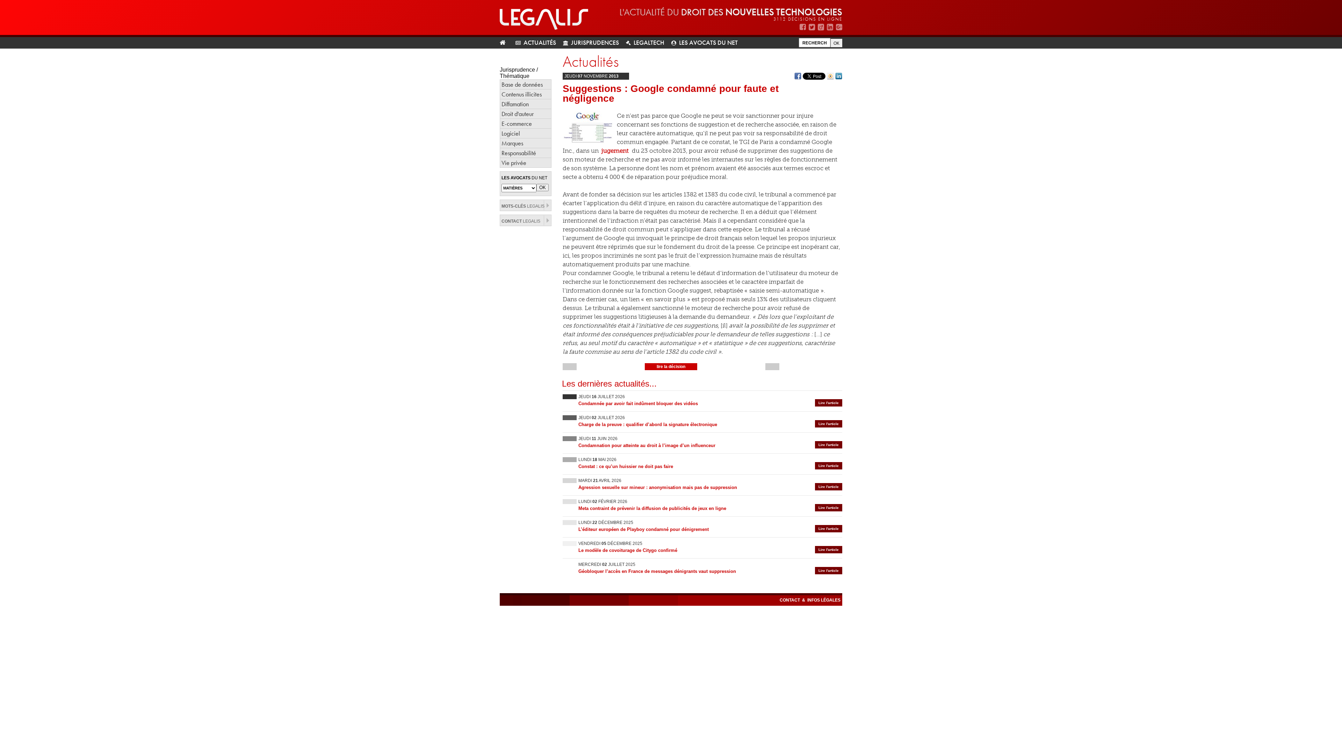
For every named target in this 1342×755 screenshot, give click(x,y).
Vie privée (514, 163)
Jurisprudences (595, 42)
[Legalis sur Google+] (839, 27)
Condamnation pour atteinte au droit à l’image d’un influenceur (646, 445)
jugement (615, 150)
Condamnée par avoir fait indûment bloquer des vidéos (638, 403)
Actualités (540, 42)
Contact (790, 600)
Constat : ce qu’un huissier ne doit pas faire (625, 466)
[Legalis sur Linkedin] (830, 27)
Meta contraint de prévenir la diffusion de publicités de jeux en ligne (652, 508)
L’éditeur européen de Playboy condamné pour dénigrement (643, 529)
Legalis (523, 206)
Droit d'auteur (518, 114)
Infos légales (823, 600)
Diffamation (515, 104)
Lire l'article (828, 403)
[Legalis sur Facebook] (803, 27)
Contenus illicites (522, 94)
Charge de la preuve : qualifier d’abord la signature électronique (647, 424)
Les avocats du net (708, 42)
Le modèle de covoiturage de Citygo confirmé (627, 550)
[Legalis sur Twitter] (812, 27)
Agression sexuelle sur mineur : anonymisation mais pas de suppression (657, 487)
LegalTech (649, 42)
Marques (512, 143)
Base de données (522, 84)
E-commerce (517, 124)
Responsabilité (519, 153)
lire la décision (671, 366)
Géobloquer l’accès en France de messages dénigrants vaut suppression (657, 571)
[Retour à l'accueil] (505, 43)
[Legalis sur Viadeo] (821, 27)
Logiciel (511, 133)
